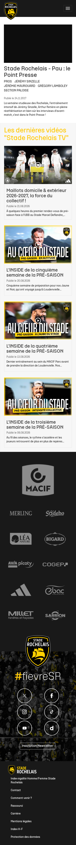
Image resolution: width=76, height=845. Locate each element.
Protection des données (25, 837)
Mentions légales (21, 821)
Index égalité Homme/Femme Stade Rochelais (33, 781)
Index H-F (17, 829)
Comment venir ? (21, 798)
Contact (16, 790)
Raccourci (17, 806)
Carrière (16, 814)
